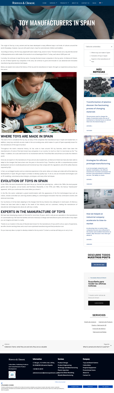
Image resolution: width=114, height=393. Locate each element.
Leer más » (89, 126)
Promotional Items (89, 370)
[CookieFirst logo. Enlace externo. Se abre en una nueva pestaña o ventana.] (2, 383)
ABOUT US (75, 3)
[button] (111, 46)
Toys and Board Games (90, 363)
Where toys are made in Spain (100, 53)
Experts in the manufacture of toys (100, 60)
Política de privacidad (60, 382)
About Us (86, 373)
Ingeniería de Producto (105, 322)
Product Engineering (65, 365)
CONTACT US (85, 3)
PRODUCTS (63, 3)
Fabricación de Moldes (99, 332)
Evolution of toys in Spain (99, 56)
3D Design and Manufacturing (68, 368)
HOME (44, 3)
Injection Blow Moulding (66, 373)
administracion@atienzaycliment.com (46, 373)
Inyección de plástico (99, 328)
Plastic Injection (63, 370)
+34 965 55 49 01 (38, 369)
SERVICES (52, 3)
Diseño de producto (90, 322)
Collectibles (87, 365)
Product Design (63, 363)
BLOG (94, 3)
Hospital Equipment (89, 368)
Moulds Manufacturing (65, 375)
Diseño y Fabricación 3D (99, 325)
